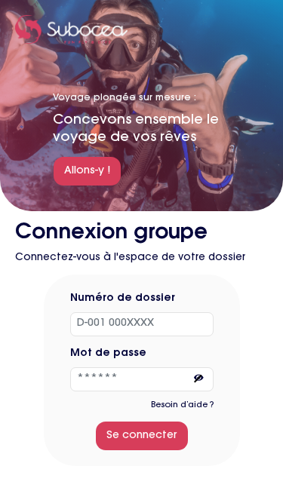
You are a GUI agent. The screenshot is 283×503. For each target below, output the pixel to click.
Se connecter (141, 436)
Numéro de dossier (122, 298)
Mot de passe (108, 353)
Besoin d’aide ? (182, 405)
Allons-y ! (87, 171)
